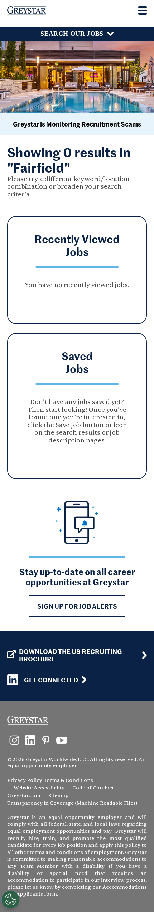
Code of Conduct (93, 788)
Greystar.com (23, 796)
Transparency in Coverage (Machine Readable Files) (72, 803)
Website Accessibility (39, 788)
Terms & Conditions (68, 780)
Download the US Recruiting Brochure (70, 655)
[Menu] (142, 10)
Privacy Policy (24, 780)
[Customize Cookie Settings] (10, 899)
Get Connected (51, 679)
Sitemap (58, 796)
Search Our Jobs (71, 33)
